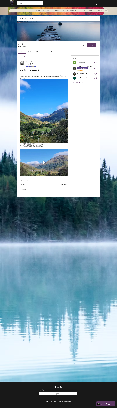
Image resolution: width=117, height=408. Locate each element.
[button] (103, 4)
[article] (43, 127)
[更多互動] (27, 181)
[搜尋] (83, 45)
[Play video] (44, 162)
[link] (22, 51)
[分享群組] (98, 45)
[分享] (67, 62)
